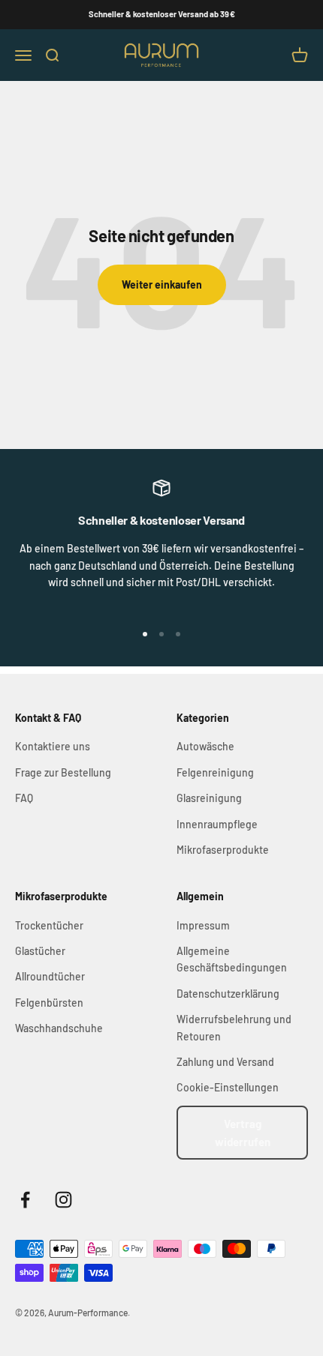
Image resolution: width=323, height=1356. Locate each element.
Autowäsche (205, 746)
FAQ (24, 798)
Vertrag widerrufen (242, 1132)
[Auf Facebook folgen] (25, 1200)
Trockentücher (49, 925)
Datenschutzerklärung (228, 993)
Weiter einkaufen (162, 284)
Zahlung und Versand (225, 1061)
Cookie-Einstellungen (228, 1087)
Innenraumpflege (217, 824)
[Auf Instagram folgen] (63, 1200)
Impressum (203, 925)
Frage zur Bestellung (63, 772)
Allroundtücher (50, 976)
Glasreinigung (209, 798)
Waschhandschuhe (59, 1028)
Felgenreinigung (215, 772)
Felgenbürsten (49, 1002)
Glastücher (40, 950)
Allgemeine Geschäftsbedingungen (232, 959)
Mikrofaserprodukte (223, 849)
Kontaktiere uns (52, 746)
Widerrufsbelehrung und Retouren (234, 1027)
